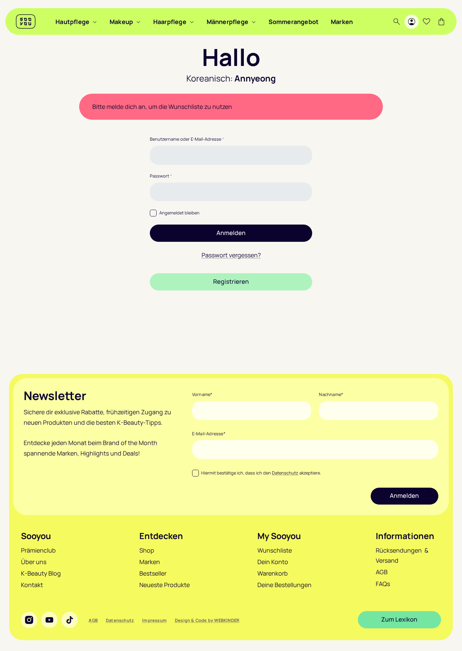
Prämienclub (38, 550)
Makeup (121, 22)
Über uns (33, 562)
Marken (342, 22)
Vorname (202, 394)
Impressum (154, 620)
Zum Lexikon (399, 619)
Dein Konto (272, 562)
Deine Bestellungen (284, 585)
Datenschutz (285, 473)
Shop (146, 550)
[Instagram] (29, 620)
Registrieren (231, 282)
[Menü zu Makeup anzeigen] (138, 21)
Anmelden (231, 233)
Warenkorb (272, 573)
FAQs (383, 584)
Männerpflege (227, 22)
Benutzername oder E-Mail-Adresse (187, 139)
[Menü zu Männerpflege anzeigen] (254, 21)
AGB (382, 572)
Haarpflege (169, 22)
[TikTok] (70, 620)
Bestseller (152, 573)
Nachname (331, 394)
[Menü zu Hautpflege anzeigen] (95, 21)
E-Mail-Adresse (209, 434)
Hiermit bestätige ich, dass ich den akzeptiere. (261, 473)
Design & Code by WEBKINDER (207, 620)
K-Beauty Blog (41, 573)
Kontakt (32, 585)
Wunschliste (274, 550)
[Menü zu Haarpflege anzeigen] (192, 21)
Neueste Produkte (164, 585)
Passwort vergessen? (231, 255)
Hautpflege (72, 22)
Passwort (161, 176)
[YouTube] (49, 620)
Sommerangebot (294, 22)
